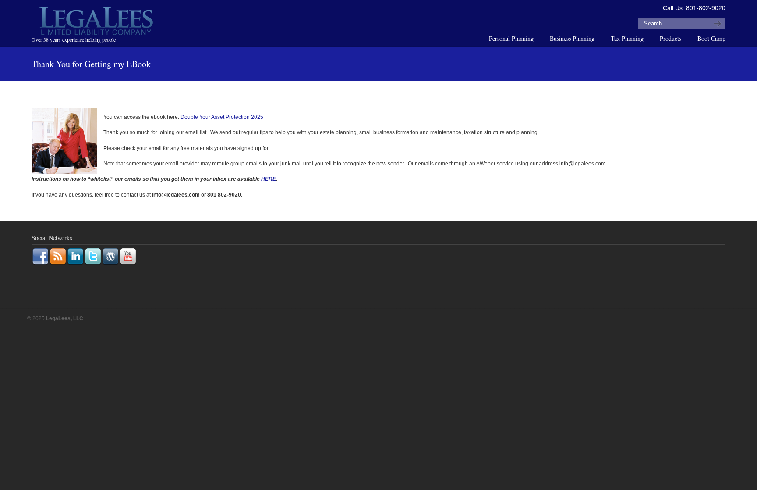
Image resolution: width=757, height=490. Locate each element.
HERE (268, 179)
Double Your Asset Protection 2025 (221, 117)
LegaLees (97, 22)
